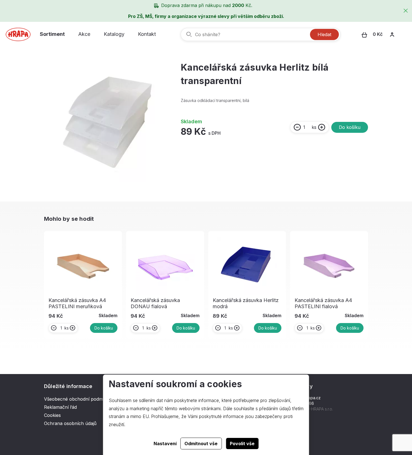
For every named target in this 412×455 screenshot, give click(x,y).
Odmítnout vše (200, 443)
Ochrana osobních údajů (70, 423)
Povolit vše (242, 443)
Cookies (52, 415)
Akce (84, 34)
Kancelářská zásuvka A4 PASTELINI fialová (323, 303)
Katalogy (114, 34)
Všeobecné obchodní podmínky (78, 399)
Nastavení (165, 443)
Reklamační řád (60, 407)
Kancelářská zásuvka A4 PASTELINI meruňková (77, 303)
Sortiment (52, 34)
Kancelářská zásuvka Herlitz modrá (246, 303)
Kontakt (147, 34)
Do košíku (349, 127)
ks (314, 127)
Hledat (324, 34)
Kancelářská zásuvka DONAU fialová (155, 303)
